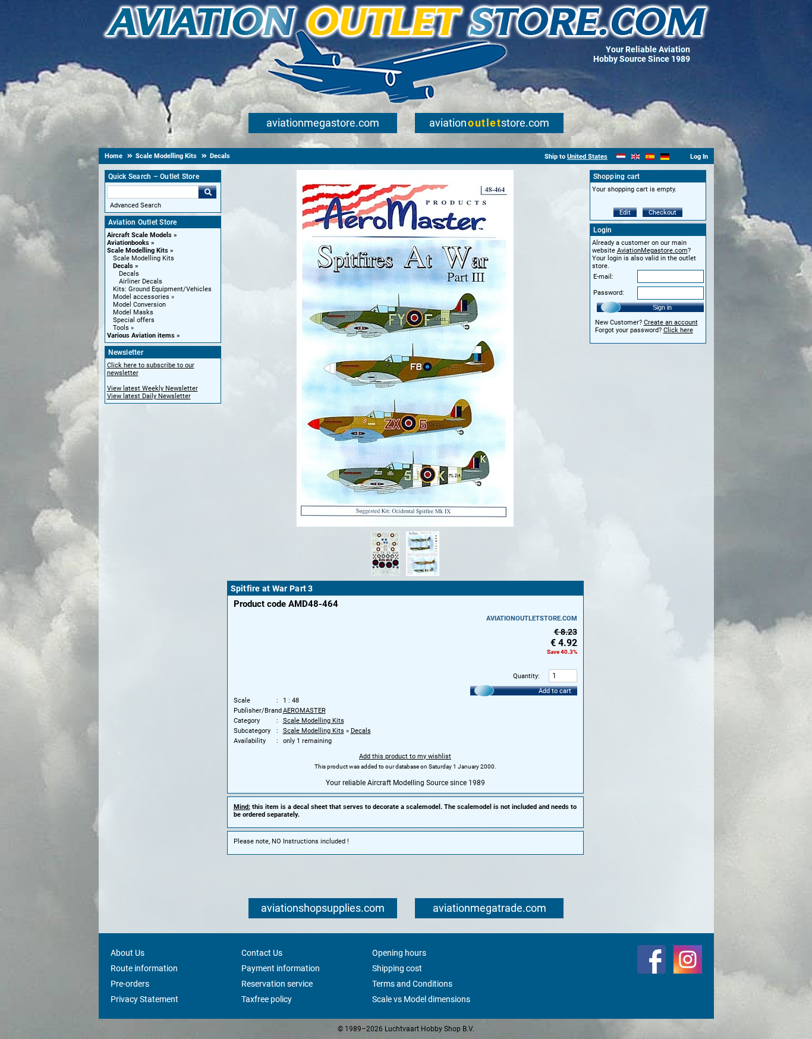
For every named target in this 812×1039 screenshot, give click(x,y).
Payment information (280, 968)
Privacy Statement (144, 999)
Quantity (525, 676)
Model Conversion (139, 304)
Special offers (134, 320)
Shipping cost (397, 968)
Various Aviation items (141, 335)
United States (587, 156)
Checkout (662, 212)
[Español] (650, 156)
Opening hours (399, 953)
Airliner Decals (140, 281)
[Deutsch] (664, 156)
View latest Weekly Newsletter (152, 388)
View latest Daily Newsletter (149, 396)
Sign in (662, 307)
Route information (144, 968)
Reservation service (277, 983)
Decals (123, 266)
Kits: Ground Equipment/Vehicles (162, 289)
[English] (635, 156)
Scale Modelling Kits (137, 250)
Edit (625, 212)
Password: (608, 293)
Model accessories (141, 297)
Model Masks (133, 312)
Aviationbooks (128, 243)
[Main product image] (405, 524)
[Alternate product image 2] (422, 576)
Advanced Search (135, 205)
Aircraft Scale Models (139, 235)
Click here (678, 330)
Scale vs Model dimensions (421, 999)
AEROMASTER (304, 710)
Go (207, 192)
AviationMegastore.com (652, 250)
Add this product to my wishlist (405, 756)
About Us (127, 953)
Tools (121, 328)
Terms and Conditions (412, 983)
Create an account (671, 322)
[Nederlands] (620, 156)
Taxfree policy (266, 999)
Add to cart (555, 691)
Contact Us (261, 953)
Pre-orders (130, 983)
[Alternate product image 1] (385, 576)
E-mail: (603, 277)
